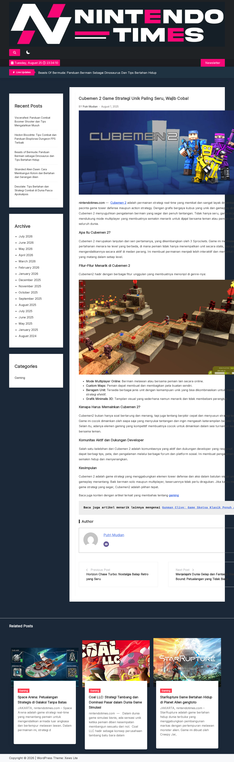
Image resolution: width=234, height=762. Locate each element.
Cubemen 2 (118, 203)
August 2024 (28, 336)
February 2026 (29, 267)
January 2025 (28, 330)
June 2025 (26, 317)
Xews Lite (71, 758)
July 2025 (25, 311)
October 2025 (28, 292)
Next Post (182, 570)
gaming (174, 495)
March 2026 (27, 261)
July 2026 (26, 236)
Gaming (20, 378)
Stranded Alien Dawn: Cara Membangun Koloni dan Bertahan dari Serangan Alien (34, 173)
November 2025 (30, 286)
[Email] (106, 544)
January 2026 (28, 274)
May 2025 (25, 323)
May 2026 (26, 249)
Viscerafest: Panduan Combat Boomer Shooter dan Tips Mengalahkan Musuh (32, 121)
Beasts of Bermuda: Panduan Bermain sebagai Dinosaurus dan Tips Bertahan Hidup (97, 73)
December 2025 (30, 280)
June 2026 (26, 242)
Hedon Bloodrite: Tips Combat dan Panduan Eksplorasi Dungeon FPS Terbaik (35, 138)
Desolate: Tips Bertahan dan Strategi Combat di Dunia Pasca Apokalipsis (33, 190)
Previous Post (100, 570)
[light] (28, 52)
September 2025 (30, 298)
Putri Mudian (90, 106)
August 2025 (27, 305)
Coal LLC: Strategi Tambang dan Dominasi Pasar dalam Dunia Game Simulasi (115, 702)
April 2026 (26, 255)
